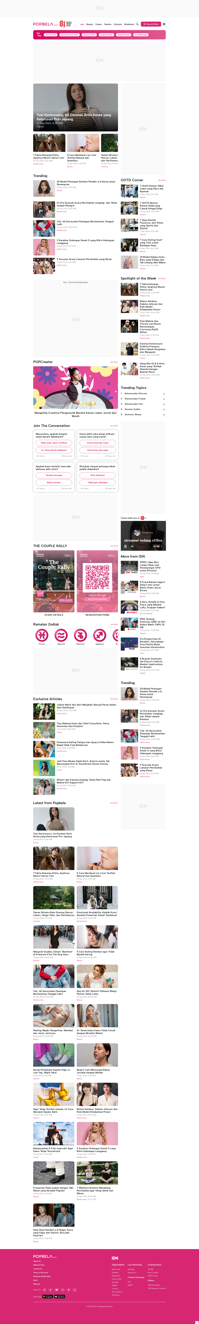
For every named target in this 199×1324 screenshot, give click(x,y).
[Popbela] (52, 24)
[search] (137, 24)
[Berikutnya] (118, 144)
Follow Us (37, 1290)
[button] (54, 443)
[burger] (164, 24)
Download (37, 1297)
